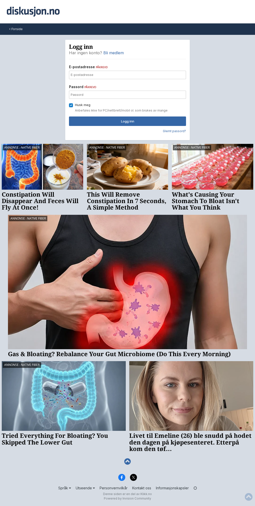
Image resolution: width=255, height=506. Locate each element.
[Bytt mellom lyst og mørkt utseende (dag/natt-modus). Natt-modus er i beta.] (195, 488)
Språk (63, 488)
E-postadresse (88, 67)
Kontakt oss (141, 488)
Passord (82, 87)
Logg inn (127, 121)
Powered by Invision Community (127, 498)
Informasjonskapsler (172, 488)
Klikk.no (146, 494)
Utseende (84, 488)
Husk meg (82, 105)
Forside (16, 29)
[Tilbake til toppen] (127, 461)
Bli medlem (113, 52)
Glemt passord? (174, 131)
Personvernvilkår (114, 488)
